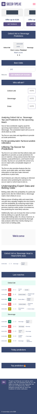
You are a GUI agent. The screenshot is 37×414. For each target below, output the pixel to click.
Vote (32, 91)
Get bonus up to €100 (20, 75)
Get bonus (12, 24)
